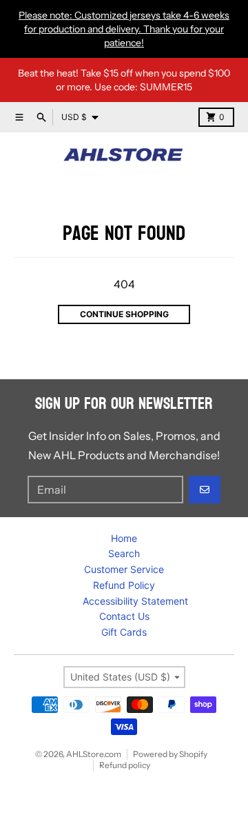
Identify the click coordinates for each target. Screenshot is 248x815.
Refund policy (124, 765)
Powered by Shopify (170, 754)
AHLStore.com (93, 754)
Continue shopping (124, 314)
